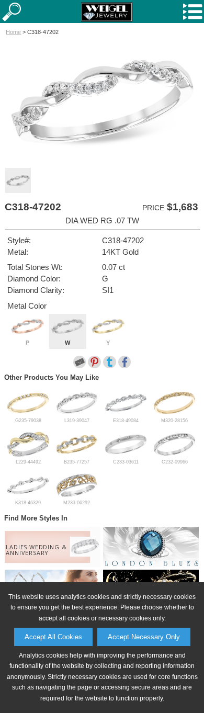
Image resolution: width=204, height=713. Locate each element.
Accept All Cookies (53, 637)
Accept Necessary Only (144, 637)
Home (13, 32)
